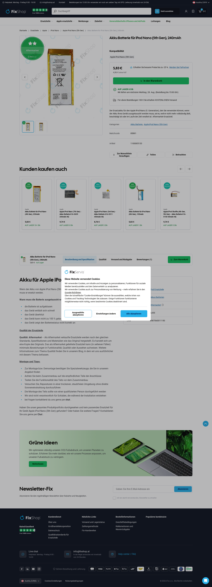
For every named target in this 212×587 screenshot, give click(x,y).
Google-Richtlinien (73, 292)
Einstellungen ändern (106, 314)
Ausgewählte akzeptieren (78, 313)
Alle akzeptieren (133, 314)
